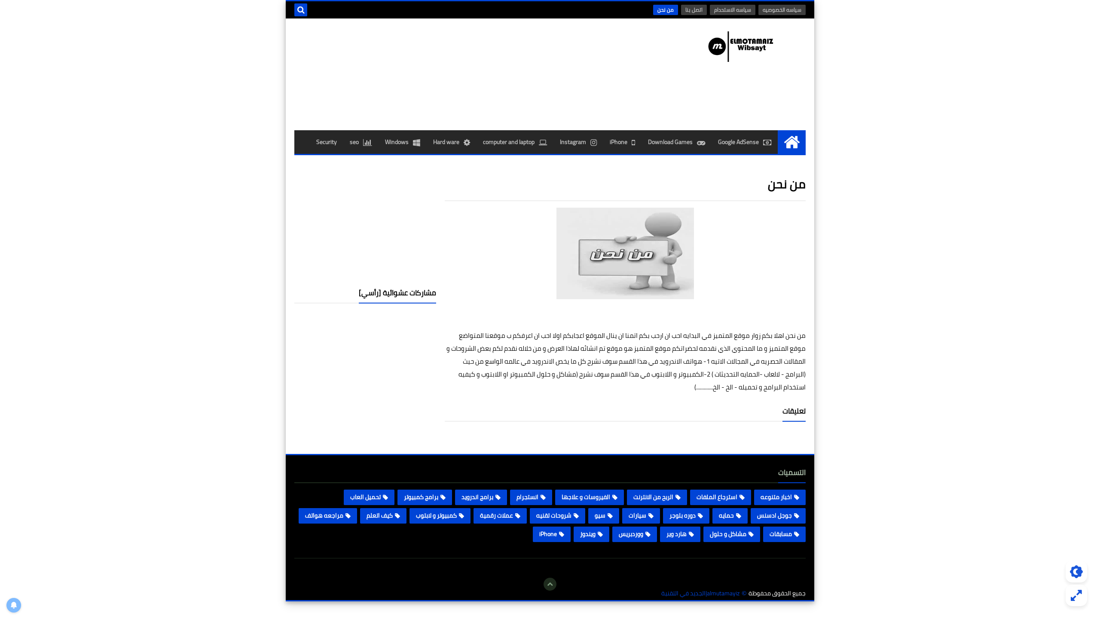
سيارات (637, 515)
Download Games (670, 141)
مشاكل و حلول (728, 533)
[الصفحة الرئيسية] (792, 142)
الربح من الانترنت (653, 497)
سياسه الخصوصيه (782, 10)
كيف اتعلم (380, 515)
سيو (600, 515)
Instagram (573, 141)
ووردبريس (631, 533)
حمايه (726, 515)
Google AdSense (738, 141)
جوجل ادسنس (774, 515)
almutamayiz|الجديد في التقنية (700, 593)
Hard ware (446, 141)
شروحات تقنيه (553, 515)
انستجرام (527, 497)
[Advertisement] (365, 222)
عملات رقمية (496, 515)
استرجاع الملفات (717, 497)
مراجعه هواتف (324, 515)
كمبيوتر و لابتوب (436, 515)
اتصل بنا (694, 10)
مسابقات (781, 533)
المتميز (723, 335)
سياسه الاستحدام (732, 10)
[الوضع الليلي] (1076, 571)
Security (326, 141)
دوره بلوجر (682, 515)
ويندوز (588, 533)
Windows (397, 141)
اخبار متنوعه (776, 497)
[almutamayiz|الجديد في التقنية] (743, 46)
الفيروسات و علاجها (586, 497)
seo (354, 141)
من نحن (665, 10)
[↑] (550, 584)
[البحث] (300, 9)
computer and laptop (509, 141)
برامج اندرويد (477, 497)
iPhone (618, 141)
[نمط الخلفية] (1076, 595)
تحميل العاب (365, 497)
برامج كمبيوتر (421, 497)
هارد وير (676, 533)
